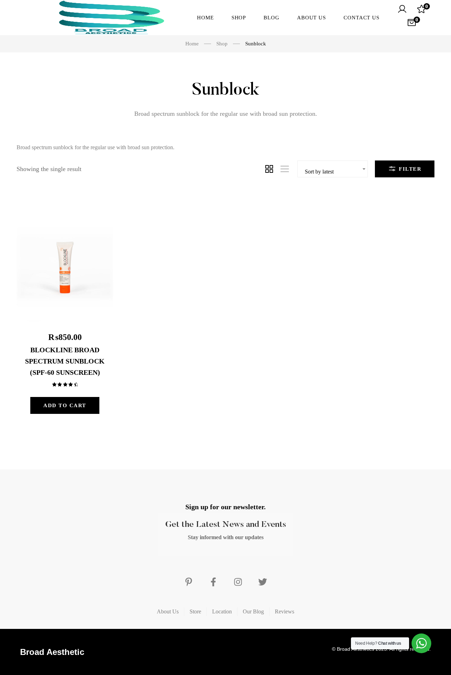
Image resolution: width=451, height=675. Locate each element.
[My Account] (402, 9)
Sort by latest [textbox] (319, 172)
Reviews (284, 611)
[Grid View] (269, 169)
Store (195, 611)
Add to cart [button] (64, 405)
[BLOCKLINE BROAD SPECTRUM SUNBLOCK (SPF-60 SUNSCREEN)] (65, 259)
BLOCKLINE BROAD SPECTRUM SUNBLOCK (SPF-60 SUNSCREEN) (65, 361)
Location (222, 611)
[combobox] (332, 168)
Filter (409, 169)
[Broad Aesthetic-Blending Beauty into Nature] (95, 17)
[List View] (284, 169)
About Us (168, 611)
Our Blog (253, 611)
